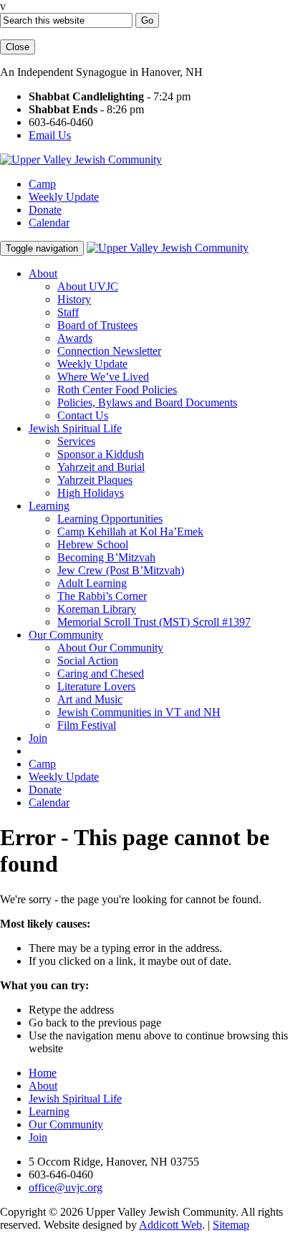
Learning (49, 506)
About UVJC (87, 286)
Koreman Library (96, 609)
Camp (42, 184)
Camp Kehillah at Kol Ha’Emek (130, 531)
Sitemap (231, 1225)
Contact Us (82, 415)
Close (17, 47)
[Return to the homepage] (81, 159)
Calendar (49, 222)
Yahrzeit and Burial (101, 467)
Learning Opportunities (110, 519)
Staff (68, 312)
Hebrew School (92, 544)
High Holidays (90, 493)
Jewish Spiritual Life (75, 428)
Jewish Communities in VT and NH (139, 712)
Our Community (66, 635)
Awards (74, 338)
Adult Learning (92, 583)
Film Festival (86, 725)
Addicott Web (170, 1225)
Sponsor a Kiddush (100, 454)
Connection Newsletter (109, 351)
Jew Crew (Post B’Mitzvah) (120, 570)
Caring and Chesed (100, 673)
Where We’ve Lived (103, 377)
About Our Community (110, 648)
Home (43, 1073)
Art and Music (89, 699)
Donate (45, 210)
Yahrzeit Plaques (95, 480)
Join (38, 738)
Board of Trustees (97, 325)
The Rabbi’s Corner (102, 596)
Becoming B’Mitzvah (106, 557)
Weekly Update (64, 197)
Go (147, 20)
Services (76, 441)
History (74, 299)
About (43, 273)
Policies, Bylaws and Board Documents (147, 402)
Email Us (50, 135)
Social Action (87, 660)
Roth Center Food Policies (117, 390)
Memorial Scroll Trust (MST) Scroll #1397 (154, 622)
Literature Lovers (96, 686)
